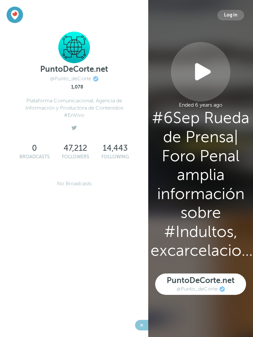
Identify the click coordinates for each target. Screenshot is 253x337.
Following (115, 156)
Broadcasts (34, 156)
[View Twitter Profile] (74, 126)
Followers (75, 156)
